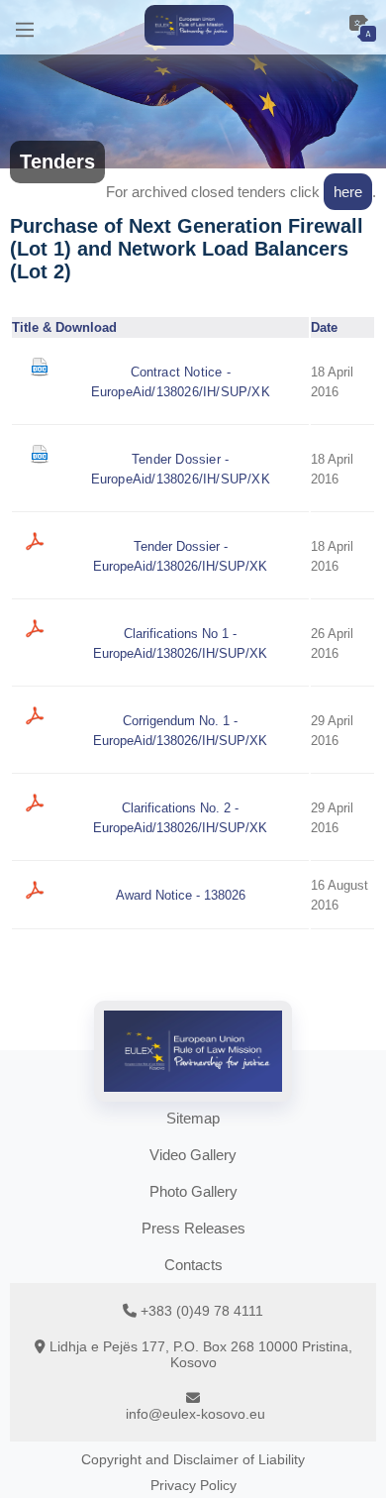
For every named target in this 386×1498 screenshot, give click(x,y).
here (348, 191)
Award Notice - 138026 (180, 895)
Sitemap (193, 1118)
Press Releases (193, 1228)
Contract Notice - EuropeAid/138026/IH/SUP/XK (180, 382)
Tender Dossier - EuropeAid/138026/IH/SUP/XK (180, 469)
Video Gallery (193, 1154)
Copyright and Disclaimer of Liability (193, 1459)
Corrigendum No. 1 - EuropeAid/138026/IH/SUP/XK (180, 730)
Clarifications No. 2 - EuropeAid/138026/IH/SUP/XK (180, 818)
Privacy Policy (193, 1485)
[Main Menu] (25, 27)
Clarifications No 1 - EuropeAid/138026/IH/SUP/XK (180, 643)
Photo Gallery (193, 1191)
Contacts (193, 1264)
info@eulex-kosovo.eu (195, 1414)
